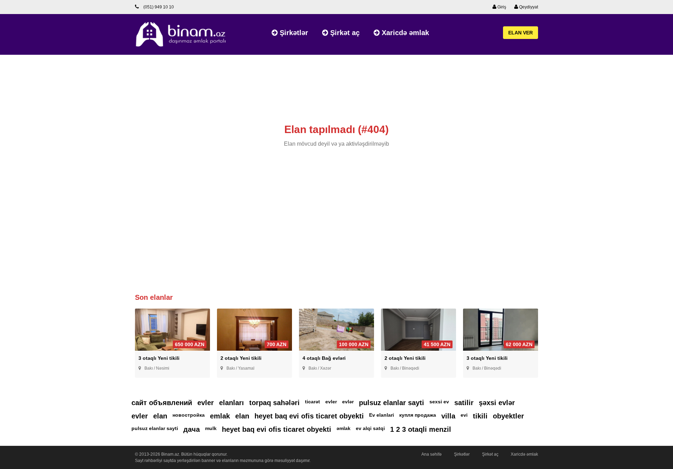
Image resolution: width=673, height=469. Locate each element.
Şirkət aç (344, 32)
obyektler (508, 416)
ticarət (312, 401)
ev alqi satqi (370, 428)
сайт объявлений (161, 403)
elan (160, 416)
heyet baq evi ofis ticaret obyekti (309, 416)
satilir (464, 403)
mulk (211, 428)
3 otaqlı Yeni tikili (158, 358)
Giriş (501, 7)
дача (191, 429)
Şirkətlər (293, 32)
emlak (220, 416)
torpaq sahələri (274, 403)
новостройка (188, 415)
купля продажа (417, 415)
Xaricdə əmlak (404, 32)
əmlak (343, 428)
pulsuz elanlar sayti (391, 403)
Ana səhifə (431, 454)
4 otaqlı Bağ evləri (324, 358)
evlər (348, 401)
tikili (480, 416)
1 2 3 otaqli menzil (420, 429)
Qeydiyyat (528, 7)
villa (448, 416)
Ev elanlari (381, 415)
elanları (231, 403)
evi (464, 415)
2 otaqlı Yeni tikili (240, 358)
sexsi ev (439, 401)
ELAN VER (520, 32)
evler (205, 403)
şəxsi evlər (497, 403)
